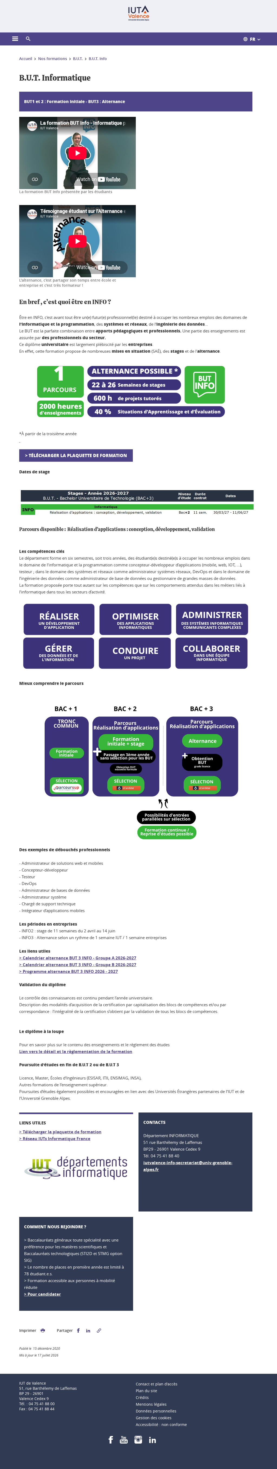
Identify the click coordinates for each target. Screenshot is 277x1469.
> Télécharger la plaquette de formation (76, 455)
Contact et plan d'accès (156, 1384)
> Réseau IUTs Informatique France (54, 1138)
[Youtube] (124, 1441)
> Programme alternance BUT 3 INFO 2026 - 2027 (68, 971)
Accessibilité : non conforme (161, 1424)
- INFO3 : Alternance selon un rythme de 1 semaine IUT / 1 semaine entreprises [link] (93, 937)
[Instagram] (138, 1441)
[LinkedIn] (152, 1441)
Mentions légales (151, 1404)
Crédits (142, 1397)
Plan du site (146, 1390)
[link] (93, 937)
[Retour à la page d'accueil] (138, 13)
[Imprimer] (42, 1330)
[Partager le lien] (99, 1330)
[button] (28, 38)
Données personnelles (156, 1411)
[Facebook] (111, 1441)
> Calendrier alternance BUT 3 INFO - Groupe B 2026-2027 (77, 965)
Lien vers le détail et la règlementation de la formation (75, 1051)
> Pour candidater (42, 1294)
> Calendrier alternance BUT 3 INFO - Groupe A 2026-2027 (77, 958)
